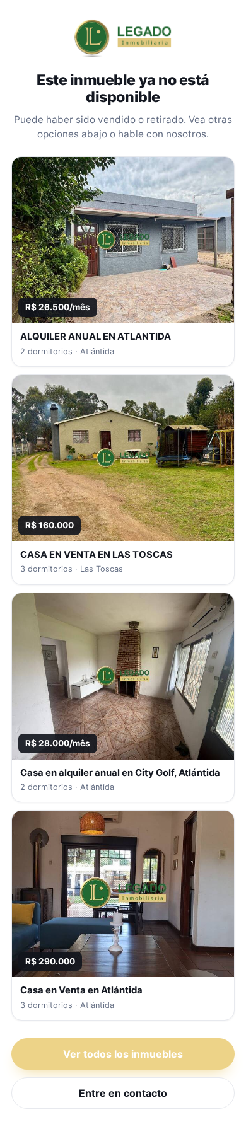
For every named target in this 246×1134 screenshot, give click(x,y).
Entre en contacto (123, 1093)
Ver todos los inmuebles (123, 1054)
